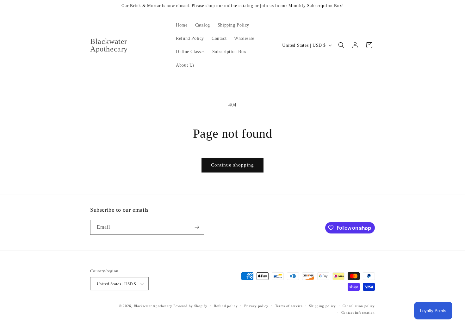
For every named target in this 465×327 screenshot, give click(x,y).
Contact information (358, 312)
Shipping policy (322, 306)
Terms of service (289, 306)
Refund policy (226, 306)
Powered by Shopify (190, 306)
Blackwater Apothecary (153, 306)
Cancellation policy (359, 306)
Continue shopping (232, 164)
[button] (341, 45)
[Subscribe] (197, 227)
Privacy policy (256, 306)
